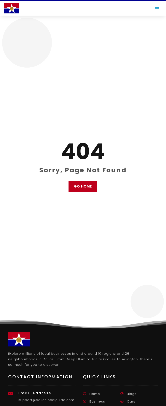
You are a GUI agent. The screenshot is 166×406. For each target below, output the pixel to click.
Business (97, 401)
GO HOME (83, 186)
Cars (131, 401)
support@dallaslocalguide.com (46, 400)
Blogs (132, 393)
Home (94, 393)
